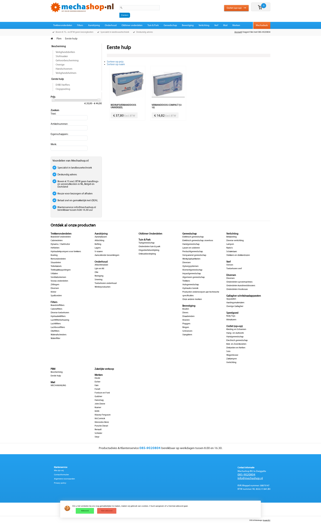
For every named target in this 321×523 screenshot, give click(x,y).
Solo (228, 351)
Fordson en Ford (102, 393)
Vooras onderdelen (59, 281)
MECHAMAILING (58, 385)
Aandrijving (94, 25)
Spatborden (56, 296)
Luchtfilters (56, 324)
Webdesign (258, 520)
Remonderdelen (58, 259)
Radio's (229, 248)
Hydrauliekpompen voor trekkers (66, 251)
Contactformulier (61, 475)
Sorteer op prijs (115, 61)
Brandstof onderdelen (61, 237)
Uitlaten (54, 274)
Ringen (185, 327)
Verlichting (204, 25)
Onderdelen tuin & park (149, 246)
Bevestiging (188, 25)
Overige (60, 64)
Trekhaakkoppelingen (61, 270)
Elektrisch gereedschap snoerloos (197, 240)
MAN (97, 411)
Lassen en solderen (191, 248)
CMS (250, 520)
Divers (185, 313)
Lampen (230, 244)
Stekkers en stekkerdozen (238, 255)
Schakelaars (231, 251)
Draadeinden (188, 316)
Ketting (98, 244)
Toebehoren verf (234, 269)
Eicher (97, 382)
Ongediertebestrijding (149, 250)
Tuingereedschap (147, 243)
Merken (236, 25)
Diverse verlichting (235, 240)
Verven (229, 265)
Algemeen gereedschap (193, 277)
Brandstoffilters (57, 305)
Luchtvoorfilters (58, 327)
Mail (225, 25)
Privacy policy (60, 483)
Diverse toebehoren (60, 313)
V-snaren (99, 251)
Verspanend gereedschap (194, 255)
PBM (53, 369)
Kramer (98, 407)
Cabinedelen (57, 240)
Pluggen (186, 324)
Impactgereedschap (191, 274)
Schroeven (187, 331)
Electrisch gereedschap (237, 340)
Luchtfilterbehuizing (60, 320)
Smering (98, 280)
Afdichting (99, 240)
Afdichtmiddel (101, 265)
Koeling (54, 255)
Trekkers (186, 281)
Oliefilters (55, 331)
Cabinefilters (56, 309)
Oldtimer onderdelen (132, 25)
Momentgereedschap (192, 270)
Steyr (97, 437)
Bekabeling (231, 237)
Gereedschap (170, 25)
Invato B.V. (266, 520)
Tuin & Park (153, 25)
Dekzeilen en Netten (235, 348)
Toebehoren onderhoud (106, 283)
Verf (216, 25)
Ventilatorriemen (58, 277)
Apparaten (231, 299)
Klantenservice (60, 467)
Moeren (186, 320)
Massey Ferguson (103, 415)
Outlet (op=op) (234, 8)
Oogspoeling (63, 89)
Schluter (98, 433)
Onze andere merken (192, 299)
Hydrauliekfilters (58, 316)
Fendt (97, 389)
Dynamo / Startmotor (60, 244)
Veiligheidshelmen (66, 73)
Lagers (98, 248)
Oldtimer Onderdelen (150, 233)
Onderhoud (111, 25)
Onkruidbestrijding (147, 254)
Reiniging (99, 276)
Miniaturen (231, 320)
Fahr (96, 385)
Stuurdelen (56, 263)
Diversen (55, 288)
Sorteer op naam (116, 64)
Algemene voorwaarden (64, 479)
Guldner (98, 396)
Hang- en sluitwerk (235, 333)
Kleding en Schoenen (236, 329)
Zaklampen (231, 359)
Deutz (97, 378)
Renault (98, 429)
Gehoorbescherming (67, 60)
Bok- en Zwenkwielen (236, 344)
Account (238, 32)
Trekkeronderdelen (62, 25)
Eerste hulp (57, 79)
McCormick (100, 418)
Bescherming (58, 46)
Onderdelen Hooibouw (237, 289)
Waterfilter (55, 338)
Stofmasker (62, 56)
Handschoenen (64, 69)
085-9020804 (246, 474)
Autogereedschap (190, 285)
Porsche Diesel (101, 426)
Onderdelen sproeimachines (239, 282)
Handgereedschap (191, 244)
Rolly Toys (230, 316)
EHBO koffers (63, 85)
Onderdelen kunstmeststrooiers (240, 286)
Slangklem (187, 335)
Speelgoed (232, 313)
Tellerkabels (56, 266)
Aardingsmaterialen (235, 303)
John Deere (100, 404)
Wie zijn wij (59, 471)
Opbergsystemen (190, 266)
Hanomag (99, 400)
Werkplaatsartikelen (191, 259)
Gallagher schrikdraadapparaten (243, 296)
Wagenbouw (232, 355)
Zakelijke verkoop (104, 369)
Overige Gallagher (234, 306)
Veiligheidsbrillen (65, 52)
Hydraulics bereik (190, 288)
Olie (96, 272)
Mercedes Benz (102, 422)
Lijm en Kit (99, 269)
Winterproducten (102, 287)
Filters (80, 25)
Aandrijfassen (101, 237)
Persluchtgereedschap (192, 251)
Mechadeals (262, 25)
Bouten (185, 309)
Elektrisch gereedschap (193, 237)
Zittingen (55, 285)
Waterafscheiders (58, 335)
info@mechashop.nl (250, 478)
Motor (53, 292)
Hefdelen (55, 248)
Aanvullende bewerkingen (107, 255)
